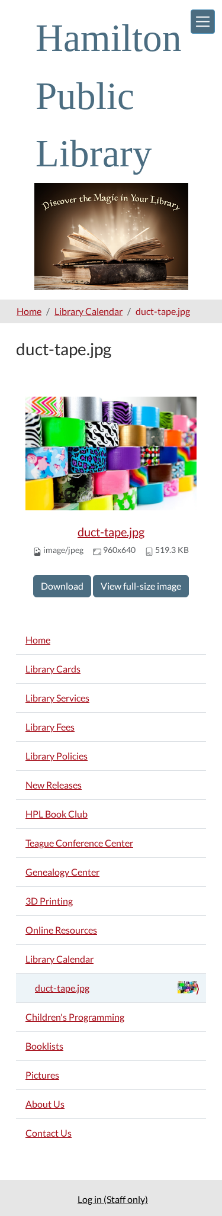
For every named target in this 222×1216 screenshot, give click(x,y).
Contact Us (48, 1132)
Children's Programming (74, 1016)
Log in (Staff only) (113, 1199)
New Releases (53, 784)
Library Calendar (88, 311)
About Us (45, 1103)
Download (62, 585)
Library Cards (53, 668)
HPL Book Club (56, 813)
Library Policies (56, 755)
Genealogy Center (62, 871)
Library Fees (50, 726)
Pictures (42, 1074)
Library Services (57, 697)
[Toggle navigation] (203, 21)
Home (29, 311)
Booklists (44, 1045)
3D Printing (49, 900)
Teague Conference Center (79, 842)
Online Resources (61, 929)
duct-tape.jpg (111, 532)
